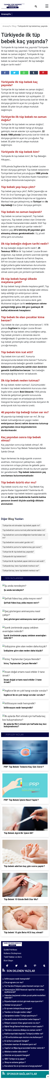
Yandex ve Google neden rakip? (18, 1012)
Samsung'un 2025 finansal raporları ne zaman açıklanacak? (24, 991)
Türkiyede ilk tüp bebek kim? (14, 556)
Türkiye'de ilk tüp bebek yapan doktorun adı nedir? (23, 561)
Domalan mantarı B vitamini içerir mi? (20, 1044)
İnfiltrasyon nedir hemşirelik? (17, 979)
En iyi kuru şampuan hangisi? (16, 1041)
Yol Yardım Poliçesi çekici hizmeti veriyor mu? (24, 986)
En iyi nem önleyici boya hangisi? (18, 1008)
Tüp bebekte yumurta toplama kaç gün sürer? (21, 547)
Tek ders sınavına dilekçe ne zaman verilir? (23, 1030)
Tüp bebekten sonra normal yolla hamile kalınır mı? (23, 530)
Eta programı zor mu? (13, 982)
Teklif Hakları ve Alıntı (13, 957)
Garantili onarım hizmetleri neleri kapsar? (22, 1019)
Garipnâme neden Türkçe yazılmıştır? (20, 1016)
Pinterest (43, 72)
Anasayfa (6, 14)
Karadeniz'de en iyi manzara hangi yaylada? (23, 1066)
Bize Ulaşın (8, 960)
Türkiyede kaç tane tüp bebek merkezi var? (20, 566)
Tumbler (34, 72)
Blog (14, 26)
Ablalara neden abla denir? (16, 1052)
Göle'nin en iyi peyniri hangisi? (17, 1055)
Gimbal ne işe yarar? (13, 1005)
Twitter (15, 72)
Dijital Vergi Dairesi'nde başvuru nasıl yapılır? (23, 1026)
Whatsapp (24, 72)
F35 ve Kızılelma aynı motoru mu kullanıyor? (23, 1037)
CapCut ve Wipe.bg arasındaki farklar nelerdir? (24, 1048)
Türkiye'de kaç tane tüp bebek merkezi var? (20, 570)
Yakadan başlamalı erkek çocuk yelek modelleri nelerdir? (24, 996)
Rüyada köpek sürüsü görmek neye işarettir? (23, 1001)
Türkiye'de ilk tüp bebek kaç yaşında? (18, 552)
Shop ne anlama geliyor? (15, 1062)
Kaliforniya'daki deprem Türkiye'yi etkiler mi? (23, 1034)
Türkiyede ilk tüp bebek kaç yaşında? (32, 26)
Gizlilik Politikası (10, 950)
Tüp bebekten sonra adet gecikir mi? (17, 542)
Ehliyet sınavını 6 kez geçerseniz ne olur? (22, 1023)
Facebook (5, 72)
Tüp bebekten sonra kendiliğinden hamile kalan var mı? (23, 536)
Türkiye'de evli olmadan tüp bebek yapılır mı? (21, 525)
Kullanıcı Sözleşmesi (12, 953)
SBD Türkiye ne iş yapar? (15, 1059)
